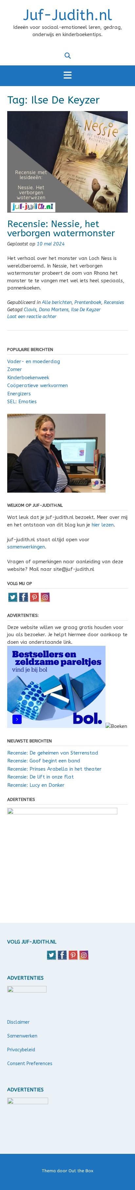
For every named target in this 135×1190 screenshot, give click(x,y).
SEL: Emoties (22, 402)
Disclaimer (18, 1022)
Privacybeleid (21, 1050)
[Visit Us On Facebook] (23, 601)
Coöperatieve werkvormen (37, 385)
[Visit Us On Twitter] (12, 601)
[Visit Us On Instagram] (45, 601)
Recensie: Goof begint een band (43, 761)
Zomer (14, 369)
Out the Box (80, 1170)
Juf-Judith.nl (67, 15)
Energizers (19, 394)
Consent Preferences (29, 1063)
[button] (67, 75)
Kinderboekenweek (28, 378)
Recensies (114, 302)
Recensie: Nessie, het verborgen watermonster (61, 229)
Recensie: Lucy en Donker (36, 785)
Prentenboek (87, 302)
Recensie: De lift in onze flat (40, 777)
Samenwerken (22, 1036)
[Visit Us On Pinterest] (34, 601)
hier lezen (103, 525)
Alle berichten (57, 302)
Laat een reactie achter (31, 316)
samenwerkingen (26, 547)
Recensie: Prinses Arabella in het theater (54, 769)
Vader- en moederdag (33, 361)
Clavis (30, 310)
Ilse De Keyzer (86, 310)
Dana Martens (53, 310)
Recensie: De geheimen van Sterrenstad (52, 753)
